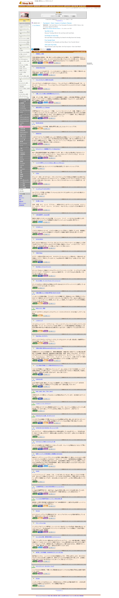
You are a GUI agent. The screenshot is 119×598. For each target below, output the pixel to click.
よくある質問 (62, 595)
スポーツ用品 (23, 72)
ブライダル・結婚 (24, 94)
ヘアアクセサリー (24, 59)
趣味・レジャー (23, 70)
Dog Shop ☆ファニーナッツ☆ (43, 266)
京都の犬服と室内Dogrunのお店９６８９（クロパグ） (49, 348)
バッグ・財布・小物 (24, 61)
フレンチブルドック (24, 119)
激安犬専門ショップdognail (43, 107)
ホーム (37, 595)
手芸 (21, 81)
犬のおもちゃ (23, 134)
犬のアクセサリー (24, 132)
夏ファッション (22, 203)
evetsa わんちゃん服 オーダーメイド (45, 415)
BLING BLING (39, 123)
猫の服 (21, 141)
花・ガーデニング (24, 96)
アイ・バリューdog (41, 523)
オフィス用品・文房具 (25, 88)
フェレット (22, 152)
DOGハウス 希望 (40, 308)
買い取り (22, 191)
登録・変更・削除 (51, 595)
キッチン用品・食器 (24, 76)
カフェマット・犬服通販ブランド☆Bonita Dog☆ (48, 149)
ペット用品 (22, 183)
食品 (21, 90)
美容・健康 (22, 66)
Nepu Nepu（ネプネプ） (42, 336)
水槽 (21, 172)
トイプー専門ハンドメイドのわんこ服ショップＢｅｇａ (50, 162)
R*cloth (38, 578)
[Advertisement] (47, 10)
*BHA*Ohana (39, 253)
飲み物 (21, 92)
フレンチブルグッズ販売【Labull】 (45, 79)
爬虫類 (21, 176)
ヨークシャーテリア (24, 121)
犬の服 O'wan (39, 201)
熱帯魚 (21, 161)
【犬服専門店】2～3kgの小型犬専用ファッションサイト (50, 486)
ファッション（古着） (25, 38)
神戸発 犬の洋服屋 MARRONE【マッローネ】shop (49, 552)
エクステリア (23, 84)
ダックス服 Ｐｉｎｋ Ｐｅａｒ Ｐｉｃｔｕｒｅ (48, 280)
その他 (21, 189)
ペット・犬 (22, 104)
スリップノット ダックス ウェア (45, 566)
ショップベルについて (43, 595)
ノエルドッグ (39, 320)
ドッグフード (23, 137)
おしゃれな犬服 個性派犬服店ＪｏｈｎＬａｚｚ (48, 537)
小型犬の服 (22, 128)
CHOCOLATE (39, 379)
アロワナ (22, 165)
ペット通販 (22, 185)
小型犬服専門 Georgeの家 (42, 214)
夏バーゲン (21, 197)
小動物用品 (22, 154)
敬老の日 (21, 201)
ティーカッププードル (25, 110)
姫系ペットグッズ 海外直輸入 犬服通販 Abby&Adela (49, 454)
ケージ (21, 145)
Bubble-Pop (38, 133)
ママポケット (39, 227)
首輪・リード (23, 135)
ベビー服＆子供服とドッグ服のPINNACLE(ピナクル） (50, 365)
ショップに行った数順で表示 (79, 51)
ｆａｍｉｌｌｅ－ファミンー (43, 403)
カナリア (22, 159)
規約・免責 (57, 595)
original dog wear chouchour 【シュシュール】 (47, 427)
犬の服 (21, 126)
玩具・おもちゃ (23, 68)
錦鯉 (21, 170)
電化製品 (22, 86)
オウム (21, 157)
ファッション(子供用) (24, 52)
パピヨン (22, 122)
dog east (38, 510)
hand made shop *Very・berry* (44, 391)
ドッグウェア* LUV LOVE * (43, 188)
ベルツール (72, 595)
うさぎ (21, 150)
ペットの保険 (23, 187)
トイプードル (23, 108)
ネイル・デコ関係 (24, 64)
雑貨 (21, 74)
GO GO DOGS (39, 239)
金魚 (21, 167)
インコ (21, 155)
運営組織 (81, 595)
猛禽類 (21, 174)
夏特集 (20, 195)
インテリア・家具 (24, 83)
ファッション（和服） (25, 42)
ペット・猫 (22, 139)
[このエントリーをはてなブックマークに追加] (32, 49)
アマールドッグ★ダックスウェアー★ (45, 441)
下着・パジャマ (23, 54)
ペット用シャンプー (24, 180)
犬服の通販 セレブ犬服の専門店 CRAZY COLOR (48, 292)
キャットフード (23, 143)
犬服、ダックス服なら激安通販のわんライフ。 (48, 93)
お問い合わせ (77, 595)
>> (62, 20)
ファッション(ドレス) (24, 40)
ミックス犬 (22, 106)
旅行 (20, 199)
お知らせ (67, 595)
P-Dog (37, 173)
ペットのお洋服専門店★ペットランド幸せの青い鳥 (49, 498)
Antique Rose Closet (40, 67)
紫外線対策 (21, 205)
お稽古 (21, 50)
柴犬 (21, 124)
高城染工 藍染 (40, 53)
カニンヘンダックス (24, 117)
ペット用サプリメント (25, 181)
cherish (37, 471)
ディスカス (22, 163)
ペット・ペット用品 (24, 97)
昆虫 (21, 178)
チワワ (21, 112)
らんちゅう (22, 168)
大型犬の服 (22, 130)
